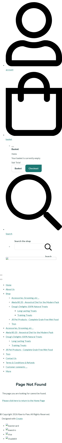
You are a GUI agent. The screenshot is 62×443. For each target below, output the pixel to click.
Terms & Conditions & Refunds (20, 362)
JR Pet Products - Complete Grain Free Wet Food (35, 319)
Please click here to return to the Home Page (23, 400)
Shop (8, 293)
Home (8, 285)
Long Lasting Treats (27, 311)
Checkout (33, 168)
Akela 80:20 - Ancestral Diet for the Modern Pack (35, 302)
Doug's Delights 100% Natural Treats (30, 306)
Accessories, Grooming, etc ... (25, 298)
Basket (18, 168)
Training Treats (24, 315)
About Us (10, 289)
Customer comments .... (16, 367)
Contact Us (11, 358)
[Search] (48, 246)
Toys (14, 324)
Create (19, 418)
